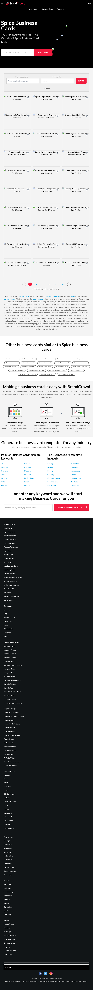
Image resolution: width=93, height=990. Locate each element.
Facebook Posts (9, 646)
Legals (6, 625)
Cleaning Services (54, 478)
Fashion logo (8, 896)
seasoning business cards (57, 370)
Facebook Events (10, 658)
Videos (6, 809)
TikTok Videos (9, 720)
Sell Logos (7, 633)
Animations (8, 813)
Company (5, 471)
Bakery (50, 463)
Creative (4, 478)
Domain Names (9, 600)
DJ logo (6, 880)
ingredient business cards (36, 370)
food (34, 299)
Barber (50, 467)
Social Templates (10, 539)
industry (40, 299)
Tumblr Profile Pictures (12, 724)
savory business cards (47, 374)
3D (2, 463)
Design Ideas (8, 555)
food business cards (10, 359)
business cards (9, 299)
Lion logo (7, 920)
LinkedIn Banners (10, 684)
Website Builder (9, 589)
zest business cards (62, 366)
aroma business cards (17, 370)
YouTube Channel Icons (12, 762)
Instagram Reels (9, 673)
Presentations (9, 828)
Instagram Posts (9, 669)
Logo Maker (33, 9)
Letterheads (8, 817)
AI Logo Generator (10, 581)
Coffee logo (8, 863)
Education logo (9, 892)
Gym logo (7, 911)
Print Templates (9, 543)
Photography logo (10, 935)
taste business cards (11, 366)
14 (63, 284)
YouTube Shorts (9, 754)
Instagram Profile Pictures (13, 680)
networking (50, 296)
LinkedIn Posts (9, 688)
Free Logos (7, 562)
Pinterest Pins (9, 695)
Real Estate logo (9, 939)
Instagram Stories (10, 676)
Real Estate (75, 482)
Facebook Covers (10, 654)
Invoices (7, 775)
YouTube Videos (9, 758)
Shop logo (7, 947)
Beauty (50, 471)
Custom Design (9, 574)
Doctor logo (8, 884)
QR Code (7, 824)
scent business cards (76, 370)
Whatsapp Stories (10, 747)
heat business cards (45, 363)
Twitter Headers (9, 739)
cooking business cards (82, 359)
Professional (29, 478)
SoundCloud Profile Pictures (14, 716)
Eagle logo (7, 888)
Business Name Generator (13, 577)
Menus (6, 779)
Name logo (7, 932)
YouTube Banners (10, 750)
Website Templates (11, 547)
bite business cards (28, 363)
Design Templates (10, 536)
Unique (27, 485)
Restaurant (75, 485)
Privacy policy (8, 629)
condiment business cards (28, 374)
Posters (6, 790)
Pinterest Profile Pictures (13, 703)
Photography (76, 478)
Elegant (4, 485)
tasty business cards (80, 363)
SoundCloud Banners (11, 712)
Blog (5, 614)
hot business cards (12, 363)
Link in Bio (7, 592)
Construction (52, 482)
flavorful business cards (66, 374)
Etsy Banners (8, 820)
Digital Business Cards (12, 596)
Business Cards (47, 9)
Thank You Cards (10, 802)
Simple (26, 482)
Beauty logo (8, 848)
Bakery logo (8, 844)
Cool (3, 474)
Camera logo (8, 860)
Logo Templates (9, 532)
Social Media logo (10, 951)
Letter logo (8, 915)
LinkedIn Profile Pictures (12, 692)
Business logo (8, 856)
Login (5, 636)
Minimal (27, 467)
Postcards (7, 786)
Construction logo (10, 871)
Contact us (8, 621)
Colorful (4, 467)
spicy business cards (27, 359)
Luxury (26, 463)
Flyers (6, 783)
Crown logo (8, 875)
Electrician (51, 485)
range (73, 296)
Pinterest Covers (10, 699)
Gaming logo (8, 907)
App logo (7, 841)
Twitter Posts (9, 743)
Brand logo (7, 852)
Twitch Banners (9, 731)
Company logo (9, 867)
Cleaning (50, 474)
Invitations (7, 798)
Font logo (7, 899)
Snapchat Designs (10, 709)
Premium (27, 474)
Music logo (7, 928)
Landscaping (75, 471)
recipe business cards (62, 363)
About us (7, 610)
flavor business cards (63, 359)
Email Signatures (9, 771)
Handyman (75, 463)
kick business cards (45, 366)
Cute (3, 482)
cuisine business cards (45, 359)
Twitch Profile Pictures (12, 735)
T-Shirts (6, 805)
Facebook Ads (9, 661)
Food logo (7, 903)
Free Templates (9, 570)
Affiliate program (10, 617)
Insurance (74, 467)
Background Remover (11, 585)
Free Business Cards (11, 566)
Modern (27, 471)
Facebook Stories (10, 650)
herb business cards (28, 366)
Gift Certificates (9, 794)
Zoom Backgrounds (10, 766)
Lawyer (73, 474)
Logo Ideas (7, 551)
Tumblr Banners (9, 728)
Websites (60, 9)
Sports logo (8, 954)
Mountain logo (9, 924)
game (57, 296)
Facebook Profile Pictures (13, 665)
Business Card (23, 296)
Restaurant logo (9, 943)
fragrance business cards (80, 366)
